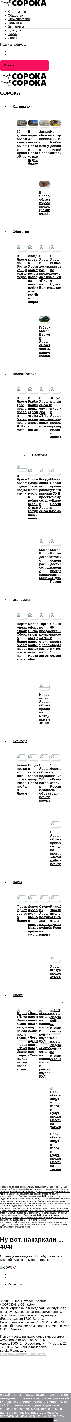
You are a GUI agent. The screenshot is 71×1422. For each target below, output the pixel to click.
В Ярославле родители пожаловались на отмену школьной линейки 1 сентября (34, 1211)
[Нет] (55, 1420)
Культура (14, 30)
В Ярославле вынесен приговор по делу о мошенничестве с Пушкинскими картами (29, 1195)
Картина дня (17, 11)
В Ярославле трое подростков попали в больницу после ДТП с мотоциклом (30, 1197)
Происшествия (19, 19)
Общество (15, 15)
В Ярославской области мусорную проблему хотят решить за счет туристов (30, 1216)
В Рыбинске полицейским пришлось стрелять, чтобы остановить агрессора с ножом (35, 1200)
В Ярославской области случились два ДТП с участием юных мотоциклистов (34, 1219)
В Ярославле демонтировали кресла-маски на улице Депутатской (34, 1214)
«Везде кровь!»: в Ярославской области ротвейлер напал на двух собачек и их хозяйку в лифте (34, 1189)
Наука (12, 34)
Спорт (12, 37)
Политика (15, 23)
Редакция (15, 1284)
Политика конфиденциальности (23, 1354)
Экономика (16, 26)
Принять (6, 1419)
